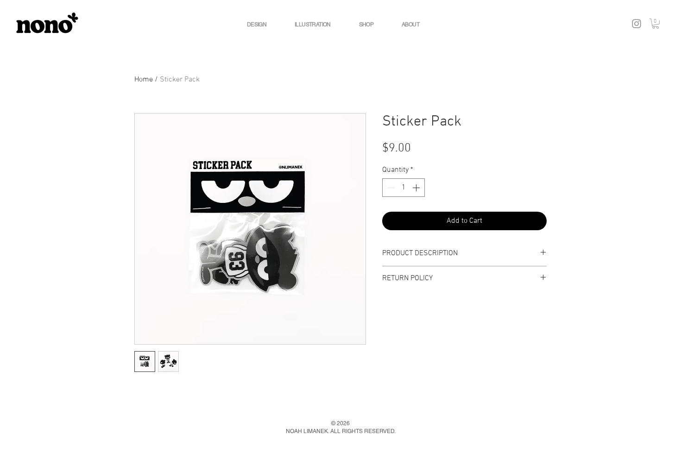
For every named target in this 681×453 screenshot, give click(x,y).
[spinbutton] (403, 187)
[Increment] (416, 187)
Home (143, 79)
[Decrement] (390, 187)
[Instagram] (637, 24)
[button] (655, 24)
